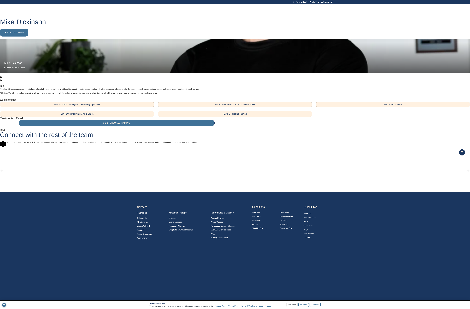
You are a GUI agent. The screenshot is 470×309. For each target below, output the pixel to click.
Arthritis (255, 224)
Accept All (315, 305)
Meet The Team (310, 218)
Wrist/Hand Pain (286, 216)
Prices (306, 221)
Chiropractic (142, 218)
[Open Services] (233, 8)
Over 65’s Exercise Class (221, 230)
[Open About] (220, 8)
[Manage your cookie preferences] (4, 305)
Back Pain (256, 212)
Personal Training (217, 218)
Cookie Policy (233, 306)
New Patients (309, 233)
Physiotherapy (143, 222)
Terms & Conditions (249, 306)
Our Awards (308, 225)
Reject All (303, 305)
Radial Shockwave (144, 234)
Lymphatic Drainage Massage (181, 230)
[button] (1, 170)
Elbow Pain (284, 212)
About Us (307, 214)
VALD (213, 234)
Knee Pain (284, 224)
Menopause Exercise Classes (223, 226)
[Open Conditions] (248, 8)
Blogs (306, 229)
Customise (292, 305)
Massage (172, 218)
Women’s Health (143, 226)
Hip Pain (283, 220)
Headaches (256, 220)
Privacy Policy (220, 306)
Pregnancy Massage (177, 226)
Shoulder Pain (257, 228)
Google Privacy (265, 306)
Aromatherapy (142, 238)
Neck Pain (256, 216)
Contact (307, 237)
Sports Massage (175, 222)
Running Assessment (219, 238)
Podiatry (140, 230)
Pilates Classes (217, 222)
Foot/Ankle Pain (286, 228)
